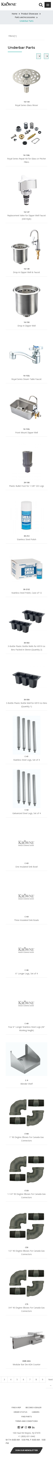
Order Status (20, 1412)
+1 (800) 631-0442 (26, 1436)
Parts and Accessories (25, 17)
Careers (35, 1412)
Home (14, 13)
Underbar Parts (26, 21)
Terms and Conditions (26, 1421)
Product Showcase (29, 13)
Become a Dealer (33, 1407)
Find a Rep (16, 1407)
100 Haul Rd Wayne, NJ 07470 (26, 1433)
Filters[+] (12, 36)
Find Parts (26, 1416)
